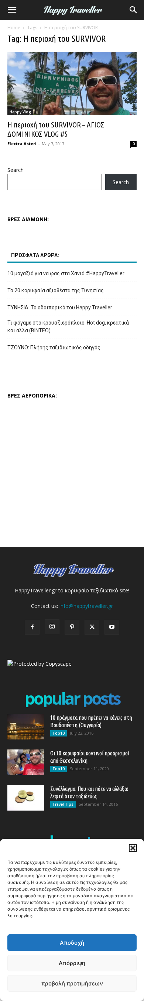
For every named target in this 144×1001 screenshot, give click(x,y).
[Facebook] (32, 627)
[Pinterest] (72, 627)
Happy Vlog (20, 111)
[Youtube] (111, 627)
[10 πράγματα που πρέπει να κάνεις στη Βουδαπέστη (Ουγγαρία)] (25, 726)
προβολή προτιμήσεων (72, 983)
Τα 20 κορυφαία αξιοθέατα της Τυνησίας (55, 290)
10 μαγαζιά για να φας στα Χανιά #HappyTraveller (65, 273)
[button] (133, 848)
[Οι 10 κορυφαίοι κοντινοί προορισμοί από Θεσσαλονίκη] (25, 762)
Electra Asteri (22, 143)
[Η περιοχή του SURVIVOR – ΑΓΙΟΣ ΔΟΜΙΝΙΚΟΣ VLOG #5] (72, 83)
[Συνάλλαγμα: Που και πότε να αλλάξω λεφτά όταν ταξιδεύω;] (25, 798)
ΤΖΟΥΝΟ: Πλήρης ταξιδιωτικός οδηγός (53, 347)
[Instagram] (52, 626)
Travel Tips (62, 804)
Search (15, 169)
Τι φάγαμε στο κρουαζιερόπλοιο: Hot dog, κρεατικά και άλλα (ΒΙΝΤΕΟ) (68, 326)
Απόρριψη (72, 963)
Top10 (58, 733)
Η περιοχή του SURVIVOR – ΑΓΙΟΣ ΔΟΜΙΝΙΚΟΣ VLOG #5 (55, 129)
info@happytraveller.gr (86, 605)
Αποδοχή (72, 942)
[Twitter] (92, 627)
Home (13, 27)
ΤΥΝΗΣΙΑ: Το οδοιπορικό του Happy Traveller (59, 307)
